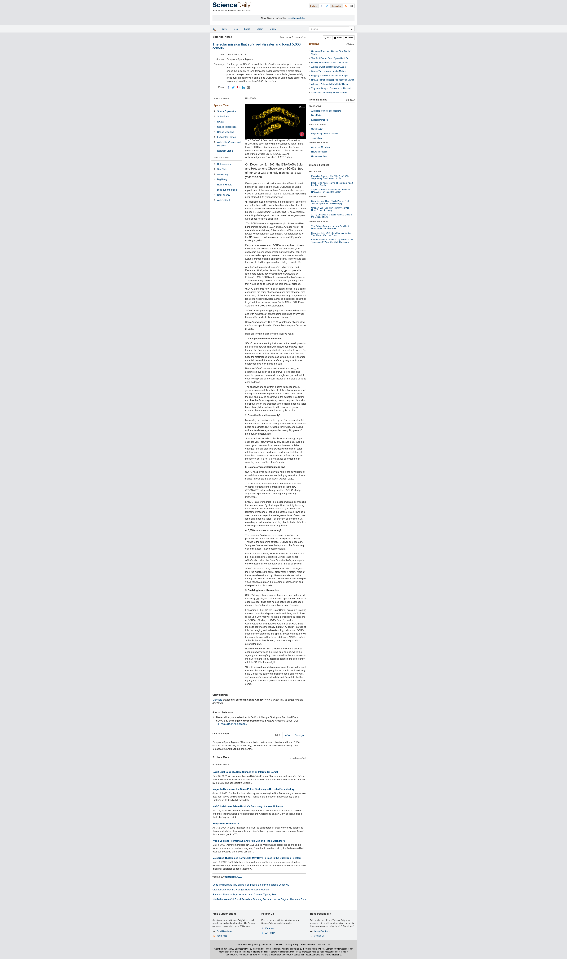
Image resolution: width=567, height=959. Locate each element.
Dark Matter (316, 115)
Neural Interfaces (319, 151)
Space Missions (225, 132)
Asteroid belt (223, 200)
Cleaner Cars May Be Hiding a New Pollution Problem (240, 889)
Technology (316, 137)
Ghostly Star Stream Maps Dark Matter (329, 62)
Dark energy (223, 195)
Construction (317, 128)
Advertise (278, 944)
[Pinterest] (238, 87)
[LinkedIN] (243, 87)
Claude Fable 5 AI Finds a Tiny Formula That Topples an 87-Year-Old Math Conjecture (332, 240)
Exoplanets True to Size (225, 823)
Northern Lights (225, 150)
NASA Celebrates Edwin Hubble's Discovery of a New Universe (247, 806)
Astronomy (222, 174)
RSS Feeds (221, 935)
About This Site (244, 944)
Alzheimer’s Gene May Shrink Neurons (329, 92)
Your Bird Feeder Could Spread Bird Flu (329, 58)
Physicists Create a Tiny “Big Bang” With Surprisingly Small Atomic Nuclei (330, 177)
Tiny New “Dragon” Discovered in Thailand (331, 88)
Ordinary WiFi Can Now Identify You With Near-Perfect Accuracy (330, 208)
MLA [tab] (277, 735)
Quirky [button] (273, 28)
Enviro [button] (247, 28)
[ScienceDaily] (231, 5)
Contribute (266, 944)
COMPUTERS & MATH (318, 142)
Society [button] (260, 28)
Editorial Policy (308, 944)
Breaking (314, 44)
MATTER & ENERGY (317, 124)
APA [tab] (287, 735)
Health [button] (224, 28)
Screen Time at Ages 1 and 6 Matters (328, 71)
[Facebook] (228, 87)
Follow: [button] (313, 5)
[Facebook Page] (321, 6)
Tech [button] (235, 28)
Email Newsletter (224, 931)
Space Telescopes (227, 126)
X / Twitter (270, 932)
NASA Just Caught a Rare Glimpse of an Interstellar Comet (245, 772)
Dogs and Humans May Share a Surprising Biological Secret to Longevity (250, 884)
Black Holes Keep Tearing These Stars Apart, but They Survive (332, 183)
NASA (220, 121)
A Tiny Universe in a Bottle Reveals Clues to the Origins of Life (331, 215)
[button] (328, 37)
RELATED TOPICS (221, 98)
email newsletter (297, 18)
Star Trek (222, 169)
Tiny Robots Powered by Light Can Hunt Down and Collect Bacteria (330, 227)
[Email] (248, 87)
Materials (217, 699)
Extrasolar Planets (226, 137)
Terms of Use (324, 944)
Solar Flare (223, 116)
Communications (319, 156)
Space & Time (221, 105)
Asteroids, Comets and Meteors (229, 143)
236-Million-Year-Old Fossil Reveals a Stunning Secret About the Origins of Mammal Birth (259, 899)
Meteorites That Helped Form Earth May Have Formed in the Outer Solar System (256, 858)
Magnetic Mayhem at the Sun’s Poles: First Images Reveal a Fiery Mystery (253, 789)
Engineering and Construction (325, 133)
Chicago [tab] (299, 735)
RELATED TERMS (221, 157)
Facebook (270, 928)
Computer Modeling (320, 147)
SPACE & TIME (315, 106)
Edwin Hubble (224, 184)
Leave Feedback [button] (322, 931)
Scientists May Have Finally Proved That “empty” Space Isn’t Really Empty (330, 202)
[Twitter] (233, 87)
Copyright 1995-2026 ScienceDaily (230, 948)
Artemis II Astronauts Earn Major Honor (329, 83)
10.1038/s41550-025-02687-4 (231, 724)
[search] (352, 28)
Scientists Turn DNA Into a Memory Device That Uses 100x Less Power (331, 234)
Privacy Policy (291, 944)
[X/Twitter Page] (327, 6)
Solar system (224, 164)
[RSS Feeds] (346, 6)
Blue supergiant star (227, 189)
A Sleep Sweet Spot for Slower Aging (328, 66)
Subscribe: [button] (336, 5)
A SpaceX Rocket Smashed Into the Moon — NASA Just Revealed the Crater (332, 190)
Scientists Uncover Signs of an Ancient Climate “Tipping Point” (245, 894)
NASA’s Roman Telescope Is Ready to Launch (332, 79)
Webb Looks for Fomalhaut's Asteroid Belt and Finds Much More (248, 840)
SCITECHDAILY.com (233, 877)
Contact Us (319, 935)
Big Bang (222, 179)
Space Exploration (227, 111)
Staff (256, 944)
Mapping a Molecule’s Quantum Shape (329, 75)
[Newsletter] (352, 6)
